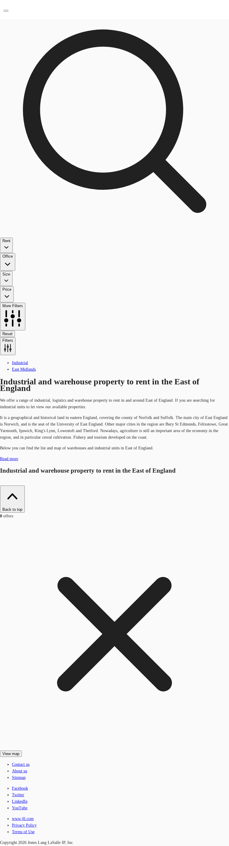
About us (19, 771)
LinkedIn (19, 801)
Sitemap (19, 777)
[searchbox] (114, 177)
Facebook (20, 788)
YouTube (19, 808)
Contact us (21, 764)
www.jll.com (23, 818)
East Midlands (24, 369)
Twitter (18, 795)
